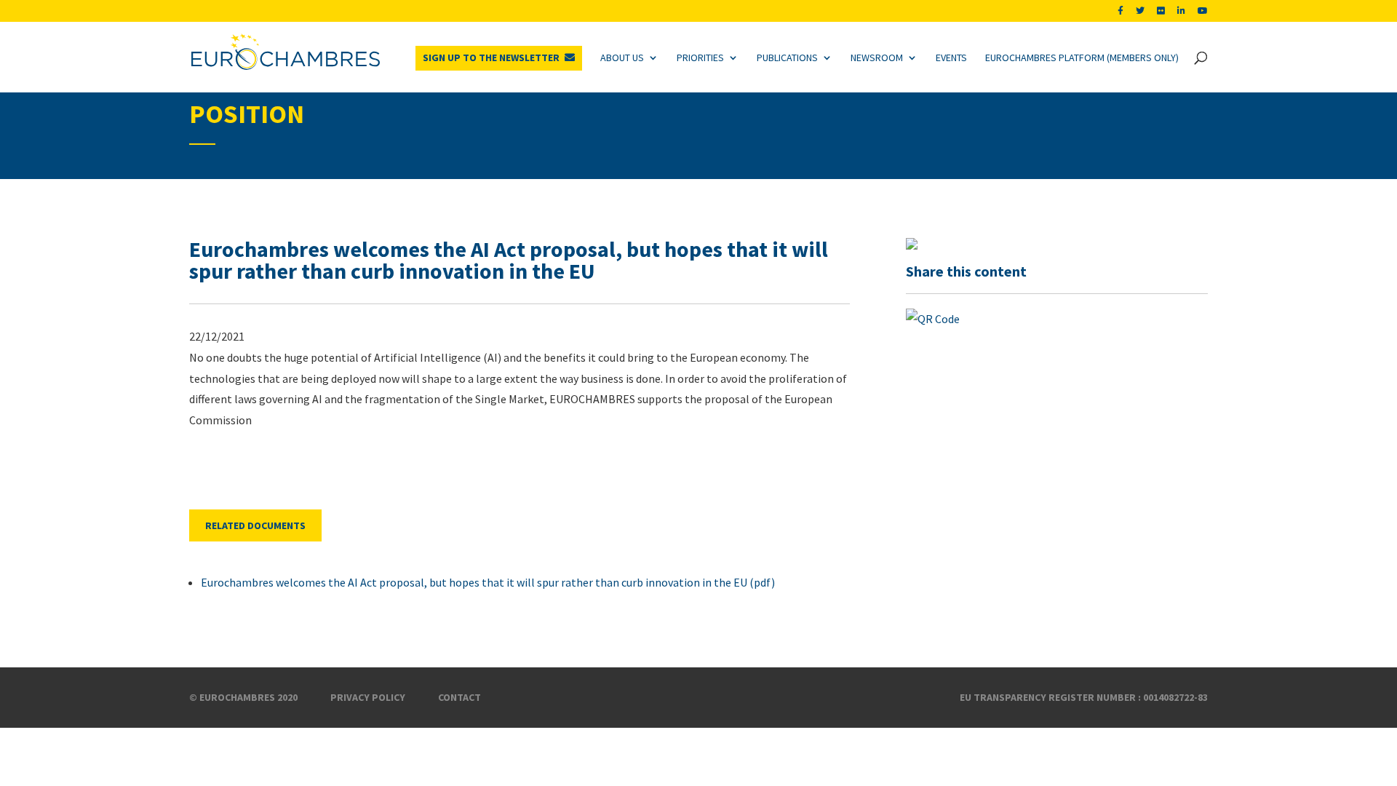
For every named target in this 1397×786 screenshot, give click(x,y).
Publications (787, 57)
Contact (459, 697)
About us (622, 57)
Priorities (700, 57)
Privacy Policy (367, 697)
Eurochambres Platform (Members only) (1082, 57)
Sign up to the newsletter (491, 57)
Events (951, 57)
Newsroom (877, 57)
